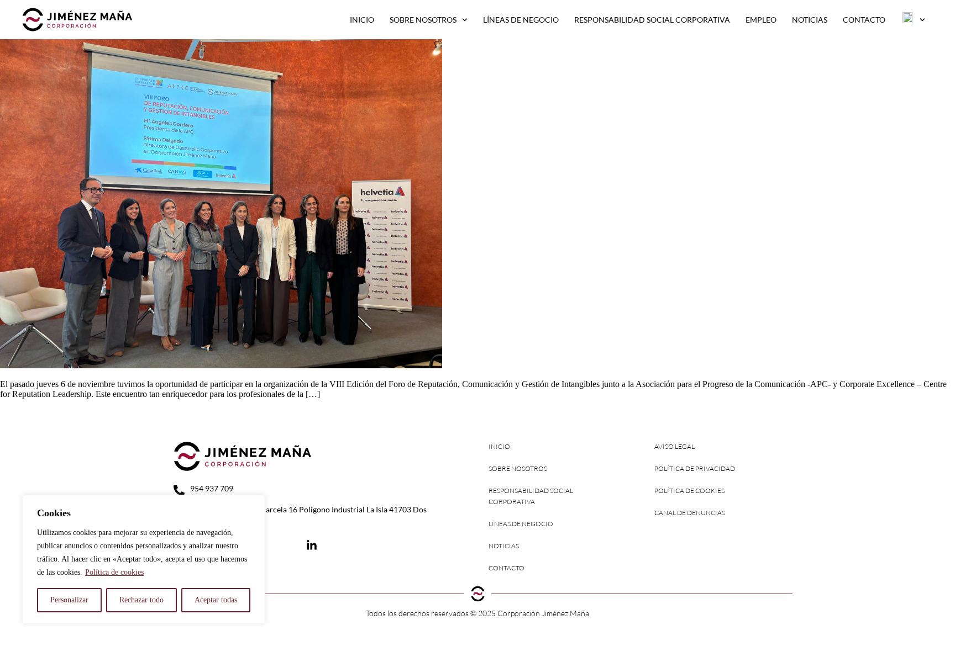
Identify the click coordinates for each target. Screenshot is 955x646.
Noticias (809, 19)
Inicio (362, 19)
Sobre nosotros (423, 19)
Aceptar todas (216, 600)
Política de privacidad (694, 468)
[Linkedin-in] (312, 545)
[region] (143, 559)
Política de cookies (114, 572)
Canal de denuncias (689, 513)
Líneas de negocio (521, 19)
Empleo (761, 19)
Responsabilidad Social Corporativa (652, 19)
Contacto (864, 19)
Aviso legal (674, 446)
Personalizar (69, 600)
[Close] (253, 504)
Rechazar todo (141, 600)
